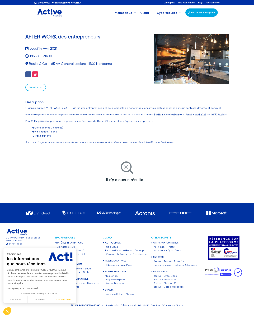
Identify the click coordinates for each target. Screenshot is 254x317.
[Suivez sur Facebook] (28, 74)
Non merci (15, 299)
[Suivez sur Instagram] (35, 74)
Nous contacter (213, 3)
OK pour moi (64, 299)
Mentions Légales (110, 305)
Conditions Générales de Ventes (167, 305)
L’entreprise (169, 3)
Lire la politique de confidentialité (22, 288)
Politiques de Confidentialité (135, 305)
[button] (7, 311)
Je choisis (39, 299)
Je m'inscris (36, 87)
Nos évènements (186, 3)
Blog (200, 3)
